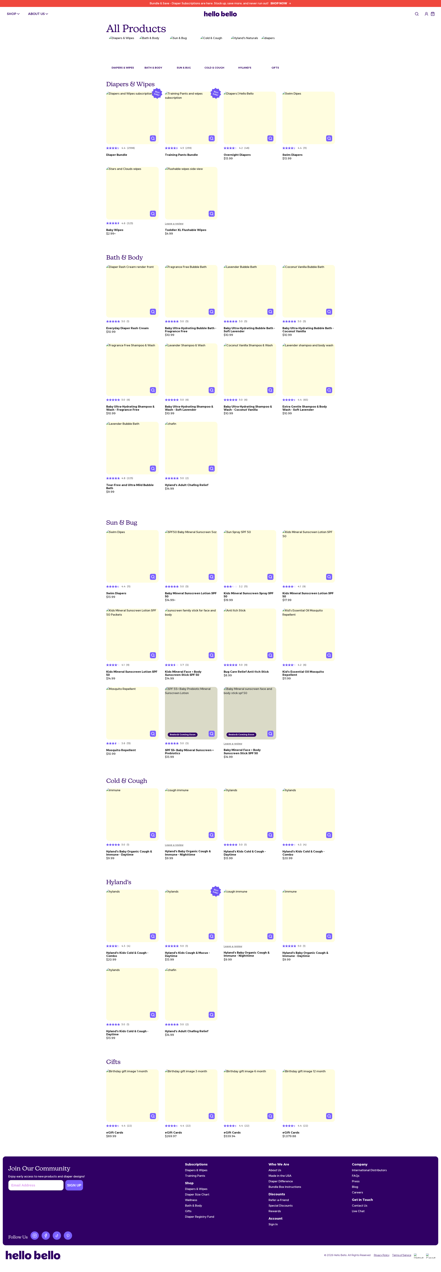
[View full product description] (132, 153)
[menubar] (28, 13)
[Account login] (426, 14)
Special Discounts (281, 1205)
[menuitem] (417, 14)
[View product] (132, 118)
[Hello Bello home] (220, 13)
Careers (357, 1192)
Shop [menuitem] (11, 14)
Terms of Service (401, 1255)
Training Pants (195, 1175)
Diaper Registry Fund (199, 1216)
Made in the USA (280, 1175)
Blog (355, 1187)
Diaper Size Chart (197, 1194)
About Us (275, 1170)
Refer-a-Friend (279, 1200)
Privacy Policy (381, 1255)
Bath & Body (193, 1205)
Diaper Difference (281, 1181)
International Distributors (369, 1170)
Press (356, 1181)
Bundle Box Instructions (285, 1187)
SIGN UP (74, 1185)
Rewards (275, 1211)
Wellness (191, 1200)
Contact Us (359, 1205)
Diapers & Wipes (196, 1170)
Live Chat (358, 1211)
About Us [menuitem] (36, 14)
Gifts (188, 1211)
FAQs (355, 1175)
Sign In (273, 1224)
